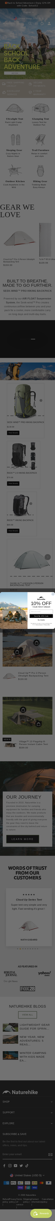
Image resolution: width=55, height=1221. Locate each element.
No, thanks (41, 620)
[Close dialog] (53, 594)
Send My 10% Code (41, 616)
